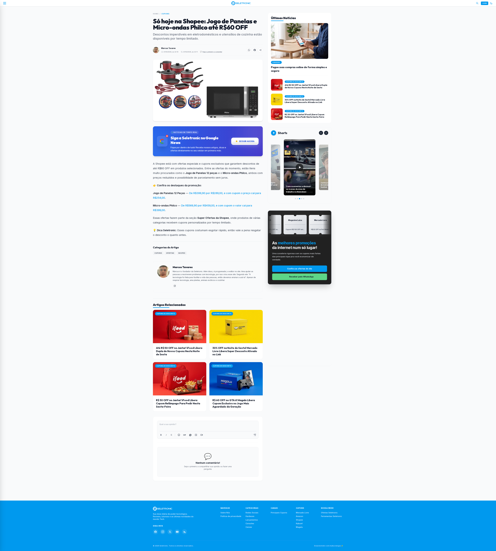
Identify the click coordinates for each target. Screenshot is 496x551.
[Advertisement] (299, 327)
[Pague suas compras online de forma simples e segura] (299, 49)
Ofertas (170, 253)
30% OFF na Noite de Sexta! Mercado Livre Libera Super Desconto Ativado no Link (234, 351)
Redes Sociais (252, 513)
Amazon (299, 516)
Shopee (181, 253)
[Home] (241, 3)
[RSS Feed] (184, 531)
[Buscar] (477, 3)
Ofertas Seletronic (329, 513)
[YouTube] (177, 531)
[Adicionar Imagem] (196, 435)
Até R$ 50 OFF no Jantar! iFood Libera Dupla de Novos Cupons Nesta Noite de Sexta (179, 351)
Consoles (250, 523)
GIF (184, 435)
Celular (249, 527)
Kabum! (299, 523)
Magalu (299, 527)
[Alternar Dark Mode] (491, 3)
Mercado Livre (302, 513)
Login (484, 3)
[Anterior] (321, 133)
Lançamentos (252, 520)
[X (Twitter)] (170, 531)
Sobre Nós (225, 513)
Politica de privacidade (230, 516)
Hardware (250, 516)
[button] (249, 50)
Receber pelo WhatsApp (301, 276)
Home (156, 14)
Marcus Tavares (168, 48)
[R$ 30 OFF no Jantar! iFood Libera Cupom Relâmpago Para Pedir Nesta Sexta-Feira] (179, 378)
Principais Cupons (279, 513)
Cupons (165, 14)
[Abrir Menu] (5, 3)
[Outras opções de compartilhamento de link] (260, 50)
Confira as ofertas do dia (299, 268)
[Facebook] (155, 531)
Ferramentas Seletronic (331, 516)
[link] (175, 286)
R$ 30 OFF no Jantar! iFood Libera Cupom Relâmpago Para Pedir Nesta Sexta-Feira (178, 403)
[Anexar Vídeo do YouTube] (201, 435)
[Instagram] (162, 531)
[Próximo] (326, 133)
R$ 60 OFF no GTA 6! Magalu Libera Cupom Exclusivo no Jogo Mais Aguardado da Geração (233, 403)
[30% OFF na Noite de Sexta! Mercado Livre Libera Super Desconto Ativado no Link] (236, 326)
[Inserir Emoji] (179, 435)
